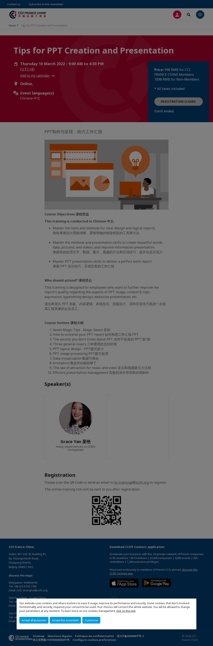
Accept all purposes (34, 620)
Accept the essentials (65, 620)
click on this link (126, 611)
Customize (91, 620)
